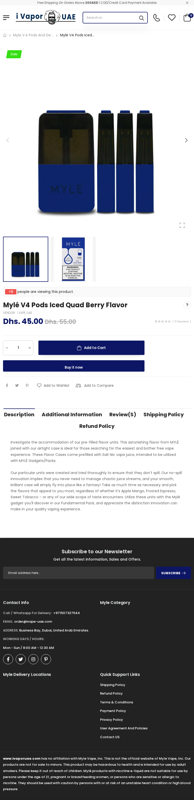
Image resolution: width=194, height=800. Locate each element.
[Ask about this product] (187, 305)
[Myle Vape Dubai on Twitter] (21, 659)
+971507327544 (66, 613)
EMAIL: (8, 621)
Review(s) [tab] (122, 414)
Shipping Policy (112, 684)
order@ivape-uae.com (33, 621)
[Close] (187, 3)
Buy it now (74, 367)
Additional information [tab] (72, 414)
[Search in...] (141, 17)
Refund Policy (111, 693)
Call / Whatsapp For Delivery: (27, 613)
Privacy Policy (111, 719)
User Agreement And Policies (124, 728)
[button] (186, 140)
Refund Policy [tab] (97, 426)
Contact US (109, 737)
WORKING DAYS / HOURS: (23, 639)
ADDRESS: (10, 630)
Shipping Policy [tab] (163, 414)
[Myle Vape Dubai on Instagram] (33, 659)
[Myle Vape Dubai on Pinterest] (46, 659)
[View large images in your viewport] (182, 225)
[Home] (5, 35)
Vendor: (9, 313)
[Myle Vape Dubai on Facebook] (8, 659)
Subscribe (170, 573)
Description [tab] (19, 414)
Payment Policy (113, 710)
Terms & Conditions (116, 702)
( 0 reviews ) (182, 321)
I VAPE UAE (24, 313)
